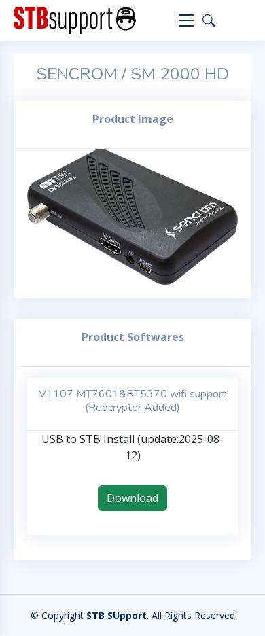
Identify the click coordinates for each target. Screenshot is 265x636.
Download (132, 498)
